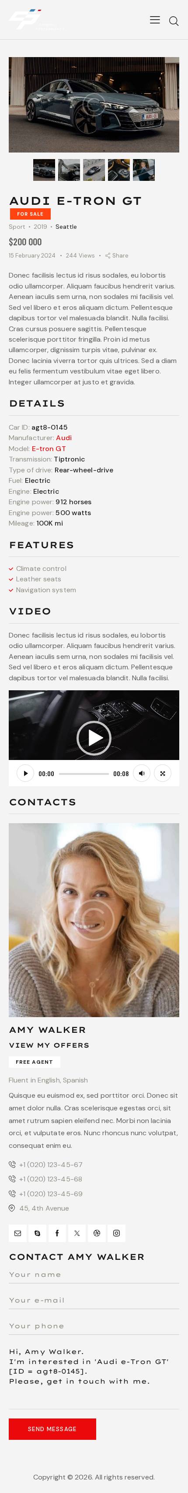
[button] (94, 738)
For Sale (30, 214)
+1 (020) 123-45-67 (51, 1164)
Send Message (52, 1429)
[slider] (84, 774)
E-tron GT (49, 448)
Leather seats (38, 579)
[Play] (25, 773)
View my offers (49, 1045)
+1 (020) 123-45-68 (50, 1179)
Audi (63, 437)
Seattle (66, 227)
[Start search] (173, 21)
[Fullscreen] (162, 773)
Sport (17, 227)
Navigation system (46, 589)
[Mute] (141, 773)
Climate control (41, 568)
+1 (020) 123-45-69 (51, 1193)
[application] (94, 738)
